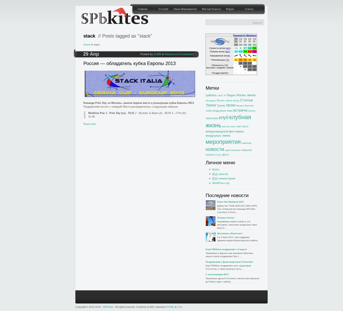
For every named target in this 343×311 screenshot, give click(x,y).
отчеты (218, 155)
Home (86, 44)
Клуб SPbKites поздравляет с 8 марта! (226, 249)
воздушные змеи (223, 110)
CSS (179, 307)
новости (215, 149)
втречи (251, 111)
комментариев (223, 178)
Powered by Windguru (244, 35)
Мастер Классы (211, 9)
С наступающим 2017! (217, 274)
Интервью (211, 100)
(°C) (227, 60)
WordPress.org (220, 183)
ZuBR (157, 54)
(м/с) (228, 48)
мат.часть (243, 126)
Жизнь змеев (246, 95)
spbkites (211, 95)
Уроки (230, 105)
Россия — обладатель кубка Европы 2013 (129, 63)
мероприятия (223, 142)
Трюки (211, 105)
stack (220, 95)
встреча (240, 110)
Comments (186, 54)
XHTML (170, 307)
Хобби (209, 111)
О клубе (163, 9)
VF (225, 95)
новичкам (246, 143)
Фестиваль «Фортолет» (230, 233)
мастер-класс (229, 126)
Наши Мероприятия (185, 9)
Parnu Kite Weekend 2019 (230, 202)
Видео (231, 95)
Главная (142, 9)
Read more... (90, 123)
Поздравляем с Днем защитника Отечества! (229, 262)
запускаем (212, 118)
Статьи (249, 9)
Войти (215, 169)
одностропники (232, 150)
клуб (223, 117)
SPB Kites (108, 307)
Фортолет (249, 105)
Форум (230, 9)
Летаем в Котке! (225, 218)
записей (220, 174)
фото (226, 154)
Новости (171, 54)
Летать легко (224, 100)
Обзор (236, 100)
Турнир (221, 105)
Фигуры (240, 105)
